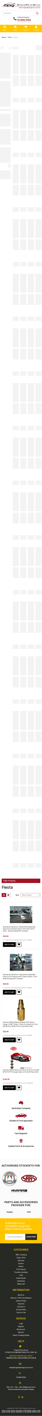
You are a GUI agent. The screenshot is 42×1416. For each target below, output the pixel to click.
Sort (17, 895)
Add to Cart (9, 944)
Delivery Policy (21, 1301)
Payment (21, 1304)
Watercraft (21, 1284)
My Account (21, 1329)
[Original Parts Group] (21, 5)
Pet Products (21, 1269)
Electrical (21, 1260)
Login (21, 1323)
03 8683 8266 (21, 1377)
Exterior (21, 1263)
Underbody (21, 1281)
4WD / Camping (21, 1255)
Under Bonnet (21, 1278)
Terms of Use (21, 1312)
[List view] (8, 895)
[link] (19, 1397)
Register (21, 1326)
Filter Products (9, 881)
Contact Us (21, 1307)
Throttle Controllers (21, 1272)
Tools (21, 1275)
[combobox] (18, 13)
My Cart (21, 1332)
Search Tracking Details (21, 1335)
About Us (21, 1295)
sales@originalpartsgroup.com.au (21, 1367)
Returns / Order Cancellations (21, 1298)
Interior (21, 1266)
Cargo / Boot (21, 1258)
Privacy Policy (21, 1310)
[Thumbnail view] (4, 895)
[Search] (37, 13)
